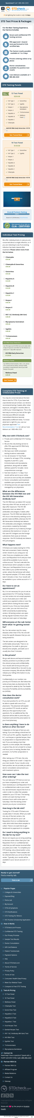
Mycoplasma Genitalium (13, 1049)
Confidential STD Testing (13, 931)
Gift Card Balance (11, 947)
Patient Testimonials (12, 951)
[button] (17, 199)
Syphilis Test (9, 1041)
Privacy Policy (9, 971)
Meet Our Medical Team (13, 982)
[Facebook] (3, 1097)
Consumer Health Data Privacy (15, 979)
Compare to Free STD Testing (15, 986)
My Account (9, 904)
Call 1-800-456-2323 (21, 3)
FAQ (6, 959)
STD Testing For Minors (13, 916)
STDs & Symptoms (11, 908)
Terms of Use (9, 975)
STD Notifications (11, 912)
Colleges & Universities (13, 892)
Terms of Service (11, 967)
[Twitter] (7, 1097)
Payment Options (11, 955)
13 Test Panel (9, 994)
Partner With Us (10, 1065)
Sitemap (7, 1081)
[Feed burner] (12, 1097)
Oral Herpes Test (11, 1026)
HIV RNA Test (9, 1037)
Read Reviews (24, 217)
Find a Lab (8, 900)
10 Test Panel (9, 998)
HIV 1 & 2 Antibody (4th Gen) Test (16, 1033)
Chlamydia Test (10, 1006)
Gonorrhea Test (10, 1010)
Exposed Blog (9, 896)
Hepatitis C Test (10, 1022)
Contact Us (8, 1077)
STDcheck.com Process (13, 927)
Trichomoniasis (10, 1045)
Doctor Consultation (12, 943)
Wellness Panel (10, 1002)
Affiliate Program (11, 1069)
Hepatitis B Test (10, 1018)
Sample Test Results (12, 939)
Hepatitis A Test (10, 1014)
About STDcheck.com (12, 963)
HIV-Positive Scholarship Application (17, 920)
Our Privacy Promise (12, 935)
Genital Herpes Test (12, 1030)
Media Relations (10, 1073)
